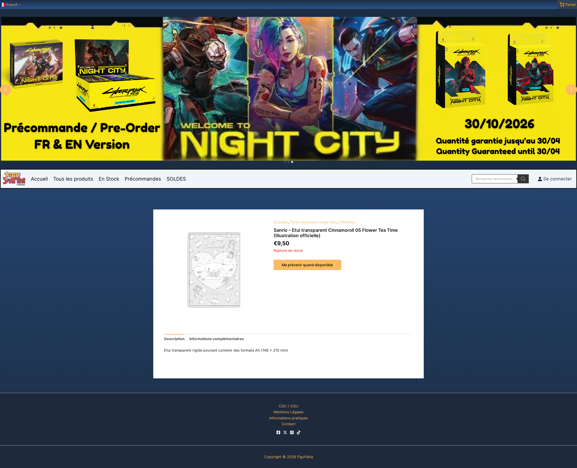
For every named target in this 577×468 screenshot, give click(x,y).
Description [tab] (174, 338)
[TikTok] (299, 432)
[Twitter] (285, 432)
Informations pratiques (288, 418)
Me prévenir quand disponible (307, 265)
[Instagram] (292, 432)
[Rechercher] (523, 178)
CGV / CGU (288, 406)
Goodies (281, 222)
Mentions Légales (288, 412)
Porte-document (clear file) (313, 222)
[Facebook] (278, 432)
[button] (285, 162)
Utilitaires (347, 222)
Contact (288, 424)
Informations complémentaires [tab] (216, 338)
